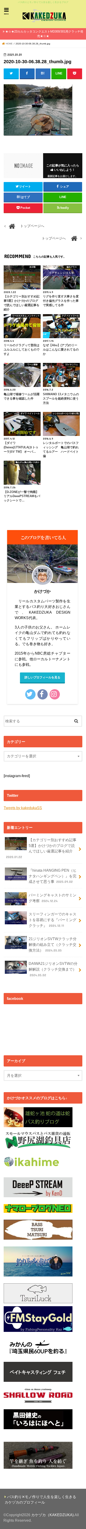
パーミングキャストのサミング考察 (52, 898)
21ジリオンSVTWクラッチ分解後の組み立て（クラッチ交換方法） (53, 944)
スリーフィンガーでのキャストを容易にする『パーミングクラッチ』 (52, 919)
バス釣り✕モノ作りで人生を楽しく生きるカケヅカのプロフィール (40, 1500)
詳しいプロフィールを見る (42, 677)
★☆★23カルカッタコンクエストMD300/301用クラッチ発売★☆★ (44, 34)
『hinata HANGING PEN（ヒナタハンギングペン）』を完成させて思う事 (53, 876)
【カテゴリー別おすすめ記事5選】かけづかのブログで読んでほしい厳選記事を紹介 (41, 848)
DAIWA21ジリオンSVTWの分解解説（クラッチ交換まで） (53, 969)
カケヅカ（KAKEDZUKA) (52, 1515)
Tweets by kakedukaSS (23, 808)
